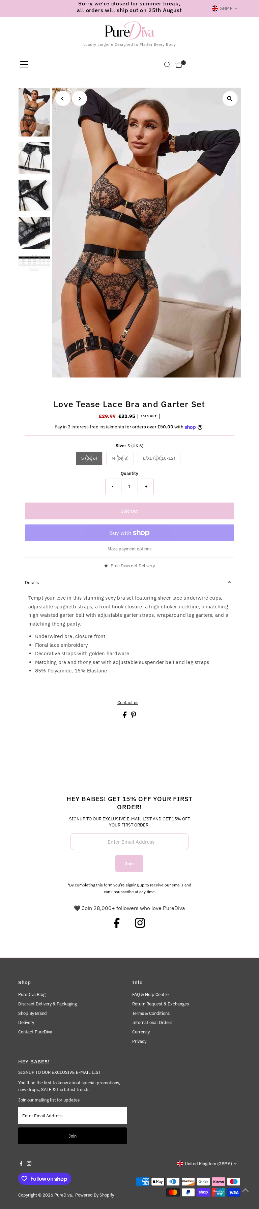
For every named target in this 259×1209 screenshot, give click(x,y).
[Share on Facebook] (125, 717)
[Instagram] (140, 926)
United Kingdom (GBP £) (208, 1164)
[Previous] (62, 98)
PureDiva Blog (32, 994)
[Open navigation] (24, 64)
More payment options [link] (129, 549)
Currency (141, 1032)
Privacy (139, 1041)
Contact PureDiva (35, 1032)
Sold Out (129, 511)
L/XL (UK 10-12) (161, 459)
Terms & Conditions (151, 1013)
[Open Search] (167, 65)
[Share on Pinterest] (133, 717)
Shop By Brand (32, 1013)
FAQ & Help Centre (150, 994)
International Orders (152, 1022)
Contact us (127, 702)
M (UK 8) (123, 459)
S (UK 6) (92, 459)
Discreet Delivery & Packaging (47, 1004)
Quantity (129, 473)
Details (32, 582)
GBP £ (226, 8)
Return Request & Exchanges (160, 1004)
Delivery (26, 1022)
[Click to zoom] (229, 98)
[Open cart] (178, 65)
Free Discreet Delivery (132, 566)
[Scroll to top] (245, 1190)
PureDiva (63, 1195)
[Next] (79, 98)
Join (129, 864)
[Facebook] (116, 926)
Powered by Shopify (94, 1195)
